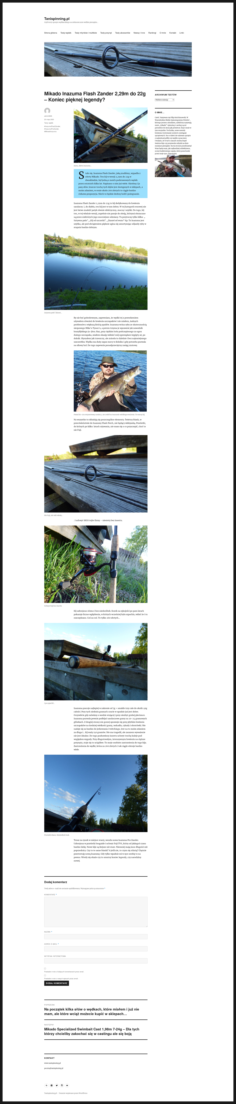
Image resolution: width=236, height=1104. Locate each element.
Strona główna (50, 32)
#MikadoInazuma (50, 131)
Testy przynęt (106, 32)
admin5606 (48, 116)
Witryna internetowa (55, 956)
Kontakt (172, 32)
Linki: (181, 32)
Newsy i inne (139, 32)
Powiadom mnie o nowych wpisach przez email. (61, 978)
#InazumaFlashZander (52, 126)
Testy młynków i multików (86, 32)
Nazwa (48, 932)
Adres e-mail (51, 944)
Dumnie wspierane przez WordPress (73, 1093)
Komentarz (50, 894)
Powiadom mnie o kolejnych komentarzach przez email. (64, 971)
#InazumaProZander (51, 129)
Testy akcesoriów (122, 32)
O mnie (163, 32)
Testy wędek (65, 32)
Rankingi (152, 32)
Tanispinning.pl (57, 18)
